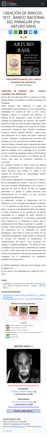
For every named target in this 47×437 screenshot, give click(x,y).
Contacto (38, 426)
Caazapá (14, 391)
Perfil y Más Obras (23, 411)
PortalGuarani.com (18, 426)
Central (22, 402)
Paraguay (30, 391)
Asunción (15, 402)
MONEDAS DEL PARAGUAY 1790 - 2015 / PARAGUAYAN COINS (23, 299)
